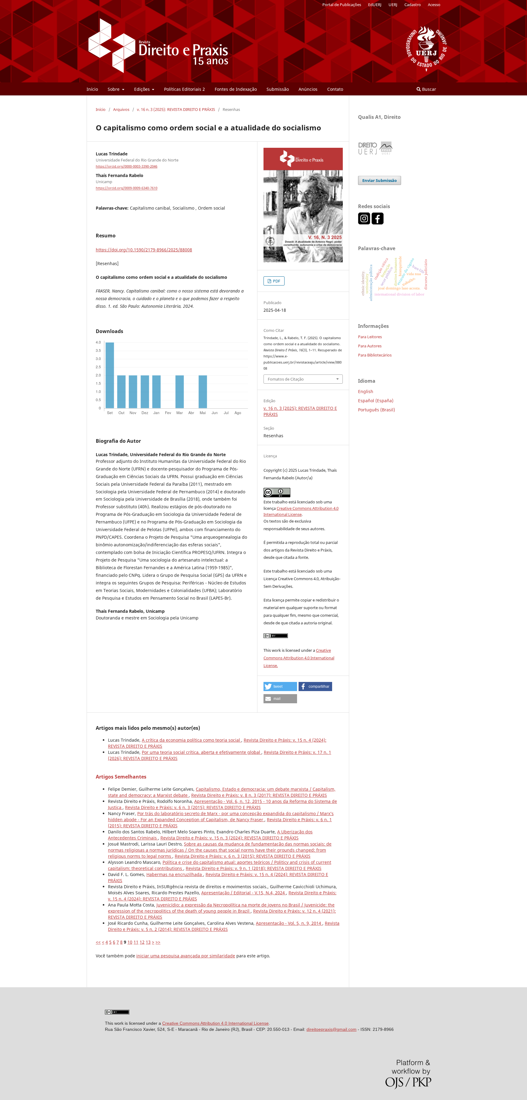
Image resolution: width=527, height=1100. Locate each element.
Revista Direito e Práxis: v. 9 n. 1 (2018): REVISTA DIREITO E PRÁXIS (253, 868)
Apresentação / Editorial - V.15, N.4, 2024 (243, 893)
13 (148, 942)
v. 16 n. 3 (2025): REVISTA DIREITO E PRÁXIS (176, 109)
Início (92, 89)
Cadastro (412, 4)
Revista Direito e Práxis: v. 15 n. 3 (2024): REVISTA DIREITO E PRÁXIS (229, 838)
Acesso (434, 4)
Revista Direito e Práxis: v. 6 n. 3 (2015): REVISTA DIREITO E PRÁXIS (193, 807)
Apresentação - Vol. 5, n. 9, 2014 (289, 923)
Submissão (278, 89)
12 (142, 942)
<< (98, 942)
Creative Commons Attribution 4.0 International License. (299, 658)
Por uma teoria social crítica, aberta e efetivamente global (201, 752)
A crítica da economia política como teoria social (191, 740)
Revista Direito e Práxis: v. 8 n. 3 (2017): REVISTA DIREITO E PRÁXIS (259, 795)
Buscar (428, 89)
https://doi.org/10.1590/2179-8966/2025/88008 (144, 250)
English (365, 391)
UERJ (393, 4)
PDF (276, 281)
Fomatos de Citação (286, 379)
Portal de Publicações (341, 4)
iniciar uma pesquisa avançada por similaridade (185, 956)
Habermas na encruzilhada (174, 874)
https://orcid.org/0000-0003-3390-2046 (126, 166)
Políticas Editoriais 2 (184, 89)
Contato (335, 89)
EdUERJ (375, 4)
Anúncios (308, 89)
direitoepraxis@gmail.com (332, 1029)
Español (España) (375, 400)
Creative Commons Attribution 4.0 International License (215, 1023)
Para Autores (370, 346)
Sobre (114, 89)
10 (129, 942)
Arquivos (121, 109)
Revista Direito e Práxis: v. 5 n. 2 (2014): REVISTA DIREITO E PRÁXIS (223, 926)
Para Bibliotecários (375, 355)
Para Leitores (370, 336)
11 (136, 942)
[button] (280, 686)
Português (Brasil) (376, 410)
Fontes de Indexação (236, 89)
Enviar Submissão (379, 180)
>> (158, 942)
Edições (142, 89)
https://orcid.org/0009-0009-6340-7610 (126, 188)
